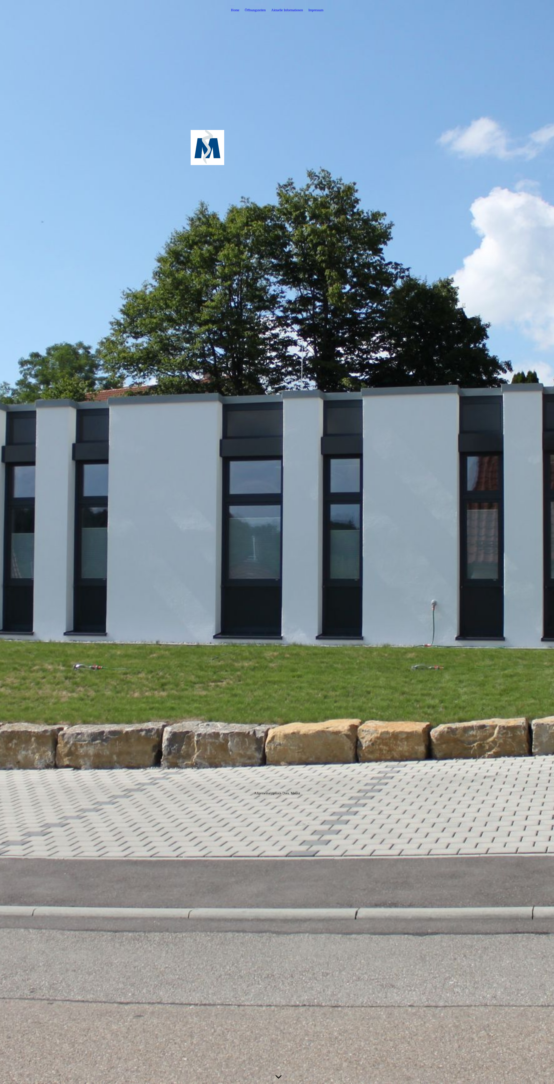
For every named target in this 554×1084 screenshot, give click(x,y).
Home (235, 10)
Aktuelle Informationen (287, 10)
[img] (277, 542)
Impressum (315, 10)
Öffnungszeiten (255, 10)
